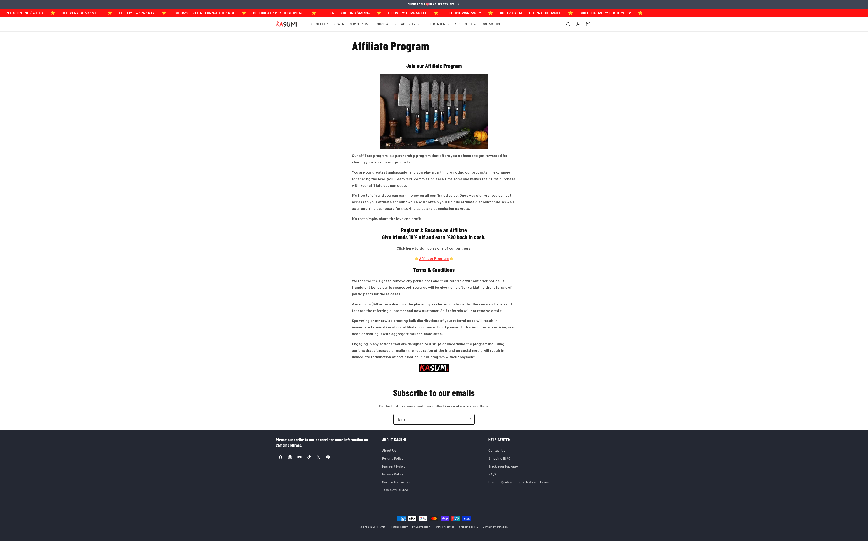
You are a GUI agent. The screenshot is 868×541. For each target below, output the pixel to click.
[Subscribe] (469, 419)
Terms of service (444, 526)
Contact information (495, 526)
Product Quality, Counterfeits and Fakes (518, 482)
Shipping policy (468, 526)
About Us (389, 450)
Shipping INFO (499, 458)
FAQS (492, 474)
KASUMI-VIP (378, 527)
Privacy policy (421, 526)
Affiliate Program (434, 258)
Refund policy (399, 526)
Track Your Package (503, 466)
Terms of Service (395, 490)
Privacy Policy (392, 474)
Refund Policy (392, 458)
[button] (386, 24)
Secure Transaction (397, 482)
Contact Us (496, 450)
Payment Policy (394, 466)
